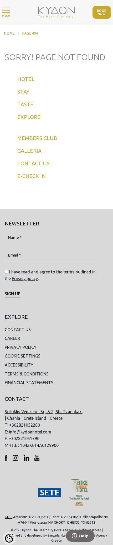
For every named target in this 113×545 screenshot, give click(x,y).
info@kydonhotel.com (30, 432)
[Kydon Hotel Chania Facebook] (6, 457)
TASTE (25, 104)
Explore (28, 117)
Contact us (33, 163)
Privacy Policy (21, 347)
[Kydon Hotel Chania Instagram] (15, 457)
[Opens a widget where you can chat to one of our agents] (80, 536)
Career (12, 338)
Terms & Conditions (27, 374)
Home (9, 33)
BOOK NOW (101, 12)
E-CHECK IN (31, 176)
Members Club (37, 138)
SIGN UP (12, 293)
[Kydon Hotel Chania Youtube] (36, 457)
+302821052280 (24, 425)
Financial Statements (29, 382)
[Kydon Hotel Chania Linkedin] (26, 457)
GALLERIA (29, 151)
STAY (23, 92)
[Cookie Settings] (9, 538)
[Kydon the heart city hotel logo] (56, 12)
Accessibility (19, 365)
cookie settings (22, 356)
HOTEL (25, 79)
